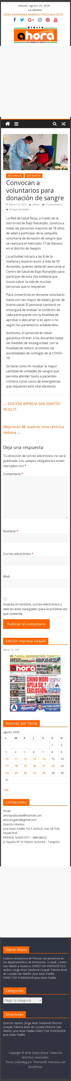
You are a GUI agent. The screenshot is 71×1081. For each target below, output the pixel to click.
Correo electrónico (18, 554)
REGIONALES (15, 175)
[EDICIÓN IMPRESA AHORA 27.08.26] (35, 711)
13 (34, 759)
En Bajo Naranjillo (19, 209)
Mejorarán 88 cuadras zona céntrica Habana (33, 429)
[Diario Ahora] (7, 124)
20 (34, 766)
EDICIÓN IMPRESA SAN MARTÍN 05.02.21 (31, 406)
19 (25, 766)
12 (25, 759)
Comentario (13, 474)
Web (6, 576)
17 (6, 766)
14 (43, 759)
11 (16, 759)
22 (53, 766)
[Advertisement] (35, 81)
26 (25, 773)
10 (6, 759)
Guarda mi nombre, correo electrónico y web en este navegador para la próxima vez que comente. (35, 609)
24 (6, 773)
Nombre (10, 531)
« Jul (5, 789)
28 (43, 773)
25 (16, 773)
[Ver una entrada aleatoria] (63, 124)
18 (16, 766)
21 (43, 766)
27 (34, 773)
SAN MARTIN (33, 175)
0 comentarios (53, 204)
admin (36, 204)
